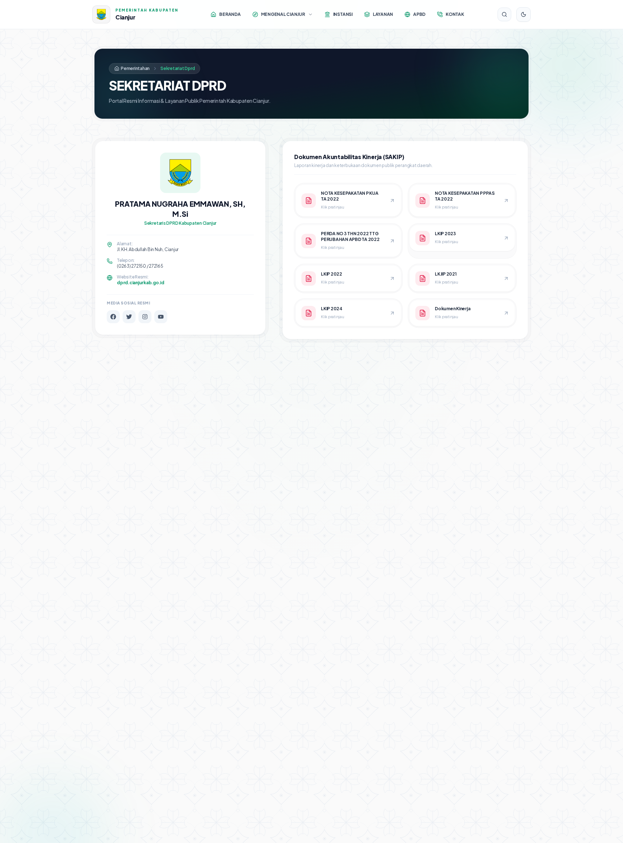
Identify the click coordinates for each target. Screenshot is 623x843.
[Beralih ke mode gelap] (523, 14)
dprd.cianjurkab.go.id (140, 282)
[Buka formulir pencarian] (504, 14)
